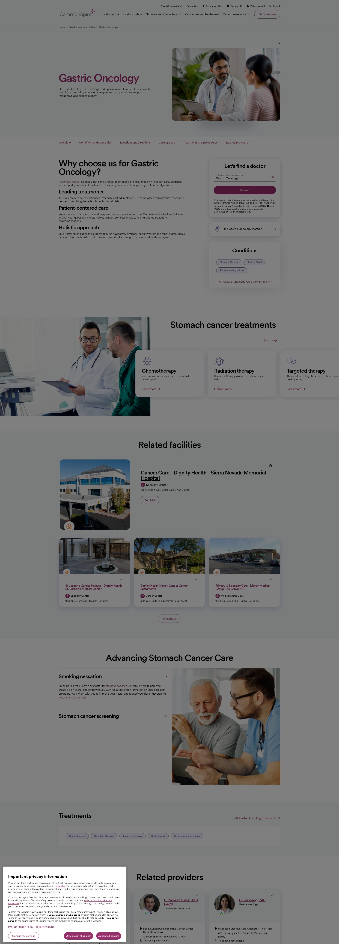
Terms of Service (45, 926)
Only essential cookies (78, 935)
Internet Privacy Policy (20, 926)
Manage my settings (23, 935)
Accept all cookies (108, 935)
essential (60, 886)
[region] (64, 904)
